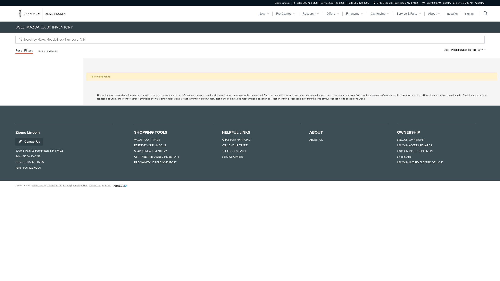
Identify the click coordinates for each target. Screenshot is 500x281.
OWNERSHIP (408, 132)
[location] (374, 3)
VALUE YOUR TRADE (147, 139)
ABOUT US (316, 139)
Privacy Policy (39, 185)
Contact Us (32, 141)
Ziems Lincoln (22, 185)
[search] (486, 13)
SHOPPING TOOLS (150, 132)
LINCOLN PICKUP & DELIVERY (415, 151)
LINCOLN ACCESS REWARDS (414, 145)
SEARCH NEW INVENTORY (150, 151)
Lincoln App (404, 156)
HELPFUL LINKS (236, 132)
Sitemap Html (80, 185)
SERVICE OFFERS (232, 156)
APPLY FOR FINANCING (236, 139)
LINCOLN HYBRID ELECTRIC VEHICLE (420, 162)
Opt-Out (106, 185)
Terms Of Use (54, 185)
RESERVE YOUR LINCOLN (150, 145)
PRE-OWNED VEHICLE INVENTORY (155, 162)
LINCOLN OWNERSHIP (410, 139)
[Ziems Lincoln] (49, 13)
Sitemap (67, 185)
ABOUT (316, 132)
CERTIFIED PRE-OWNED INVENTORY (156, 156)
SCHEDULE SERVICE (234, 151)
